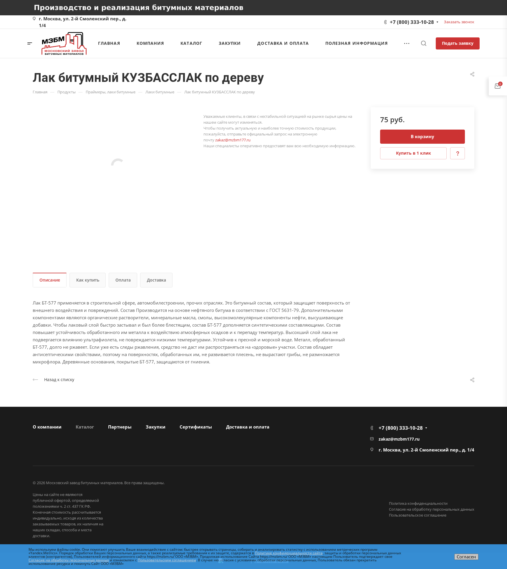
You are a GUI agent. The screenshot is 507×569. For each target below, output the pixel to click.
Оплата (123, 280)
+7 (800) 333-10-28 (412, 22)
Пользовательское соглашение (417, 515)
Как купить (87, 280)
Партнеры (120, 427)
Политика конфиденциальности (418, 503)
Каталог (85, 427)
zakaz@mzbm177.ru (233, 140)
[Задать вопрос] (457, 153)
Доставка (156, 280)
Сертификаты (196, 427)
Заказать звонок (459, 21)
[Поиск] (423, 43)
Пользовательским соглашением (167, 560)
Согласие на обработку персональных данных (431, 509)
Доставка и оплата (247, 427)
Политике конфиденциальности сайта (289, 552)
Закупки (155, 427)
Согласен (466, 557)
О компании (47, 427)
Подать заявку (457, 43)
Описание (49, 280)
